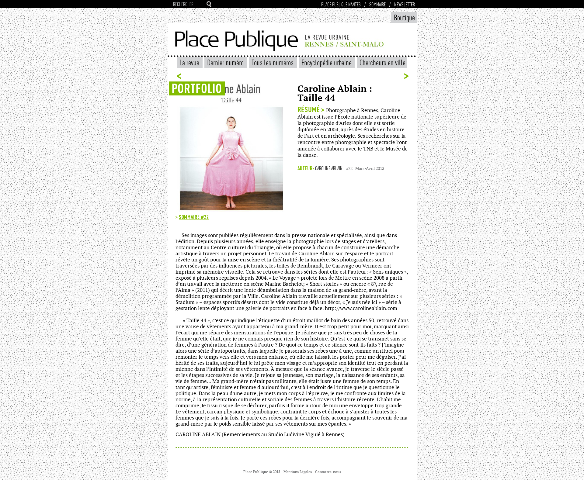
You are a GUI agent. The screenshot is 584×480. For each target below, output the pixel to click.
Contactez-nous (328, 472)
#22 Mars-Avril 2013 (365, 168)
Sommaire (377, 4)
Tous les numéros (273, 62)
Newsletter (404, 4)
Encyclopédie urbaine (327, 62)
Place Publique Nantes (341, 4)
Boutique (404, 17)
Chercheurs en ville (382, 62)
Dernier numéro (226, 62)
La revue (190, 62)
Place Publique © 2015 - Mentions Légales (278, 472)
